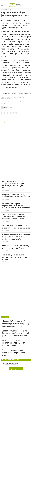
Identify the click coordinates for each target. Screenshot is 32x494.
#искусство (16, 102)
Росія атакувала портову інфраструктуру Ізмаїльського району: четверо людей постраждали (16, 206)
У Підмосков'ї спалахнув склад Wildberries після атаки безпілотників (16, 196)
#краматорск (4, 102)
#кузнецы (10, 102)
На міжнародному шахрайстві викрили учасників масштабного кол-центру (14, 257)
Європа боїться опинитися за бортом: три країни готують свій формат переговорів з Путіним (14, 217)
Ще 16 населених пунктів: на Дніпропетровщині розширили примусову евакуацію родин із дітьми (13, 184)
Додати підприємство (16, 369)
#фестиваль (23, 102)
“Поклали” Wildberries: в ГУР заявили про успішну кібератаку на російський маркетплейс (16, 237)
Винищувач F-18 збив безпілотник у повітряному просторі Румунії (15, 247)
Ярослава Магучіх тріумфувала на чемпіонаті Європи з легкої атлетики (16, 227)
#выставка (3, 103)
